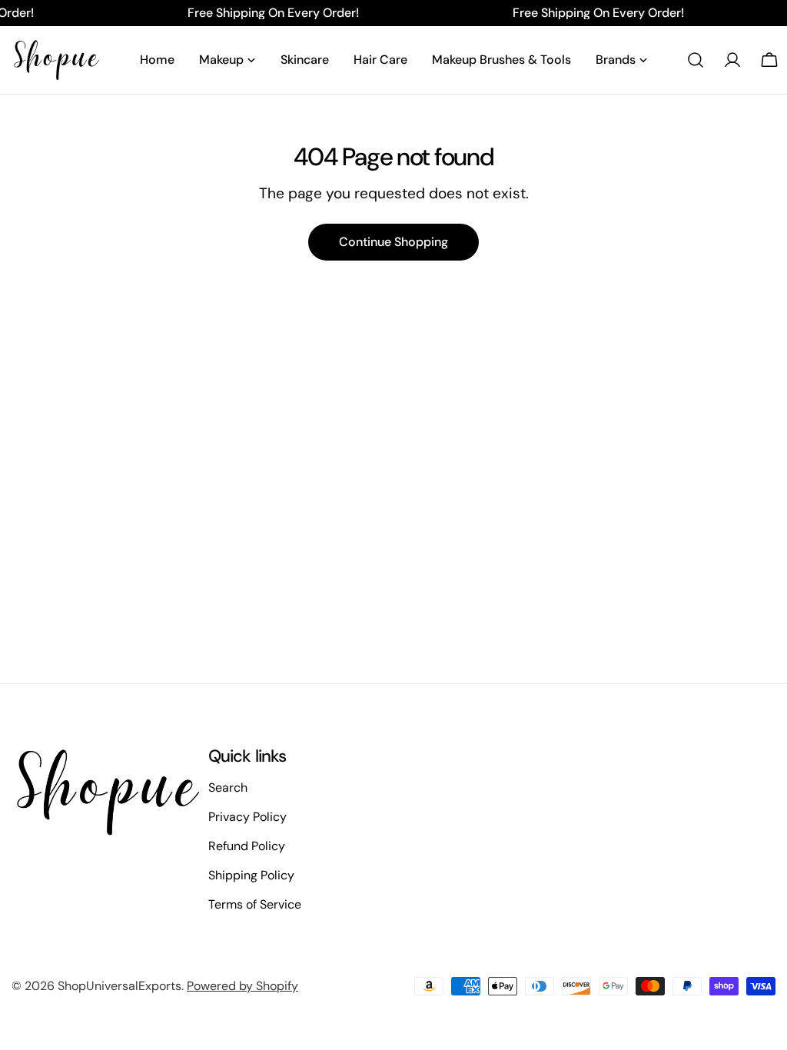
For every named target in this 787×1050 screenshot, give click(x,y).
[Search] (695, 60)
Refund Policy (246, 846)
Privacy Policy (247, 817)
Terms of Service (254, 904)
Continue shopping (393, 242)
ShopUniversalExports (119, 986)
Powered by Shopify (242, 986)
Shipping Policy (251, 875)
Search (227, 787)
